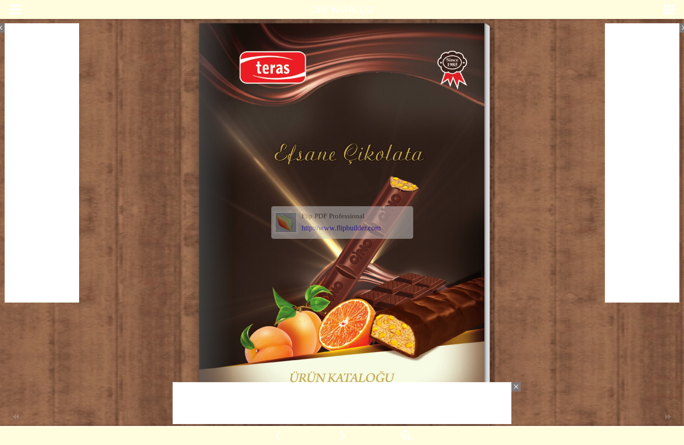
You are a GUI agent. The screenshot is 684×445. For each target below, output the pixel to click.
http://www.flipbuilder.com (341, 228)
